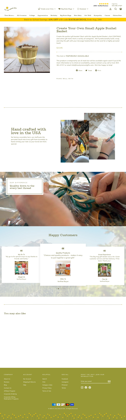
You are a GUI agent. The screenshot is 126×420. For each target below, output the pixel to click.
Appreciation (43, 15)
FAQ (43, 382)
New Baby (78, 15)
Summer (83, 9)
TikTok (64, 388)
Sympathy (98, 15)
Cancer (107, 15)
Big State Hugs (66, 9)
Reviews (6, 382)
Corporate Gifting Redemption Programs (11, 398)
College (32, 15)
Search (44, 379)
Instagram (65, 382)
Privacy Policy (47, 388)
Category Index (47, 385)
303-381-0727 (117, 6)
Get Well (87, 15)
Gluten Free (117, 15)
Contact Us (7, 388)
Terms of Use (46, 391)
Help (24, 385)
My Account (27, 379)
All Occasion (21, 15)
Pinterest (65, 385)
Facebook (65, 379)
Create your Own (47, 9)
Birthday (54, 15)
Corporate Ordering (10, 394)
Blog (5, 385)
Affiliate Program (9, 391)
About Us (7, 379)
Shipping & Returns (29, 382)
